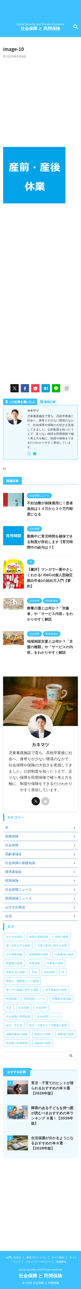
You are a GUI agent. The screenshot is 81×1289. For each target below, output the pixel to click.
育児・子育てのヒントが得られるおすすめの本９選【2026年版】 (52, 1088)
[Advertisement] (40, 100)
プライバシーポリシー (38, 1261)
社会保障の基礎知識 (18, 1016)
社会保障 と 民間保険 (40, 28)
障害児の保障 (42, 1034)
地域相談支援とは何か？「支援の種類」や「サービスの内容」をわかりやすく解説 (50, 646)
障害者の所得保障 (17, 1043)
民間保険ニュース (34, 998)
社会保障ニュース (48, 1016)
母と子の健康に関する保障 (22, 989)
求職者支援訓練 (61, 998)
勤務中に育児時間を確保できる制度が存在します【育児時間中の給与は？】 (50, 541)
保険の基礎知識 (38, 936)
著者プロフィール (36, 1257)
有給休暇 (49, 972)
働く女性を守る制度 (18, 945)
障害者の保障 (66, 1034)
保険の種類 (61, 936)
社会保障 (41, 1007)
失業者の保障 (55, 963)
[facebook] (25, 388)
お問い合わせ (13, 1257)
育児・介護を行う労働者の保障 (48, 1025)
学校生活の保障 (15, 972)
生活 (8, 1007)
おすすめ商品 (14, 936)
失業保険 (34, 963)
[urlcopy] (66, 388)
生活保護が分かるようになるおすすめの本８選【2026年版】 (52, 1143)
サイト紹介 (58, 1257)
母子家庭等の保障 (56, 989)
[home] (35, 454)
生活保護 (23, 1007)
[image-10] (46, 388)
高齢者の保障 (42, 1043)
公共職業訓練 (14, 954)
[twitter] (14, 388)
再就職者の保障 (38, 954)
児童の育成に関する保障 (52, 945)
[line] (56, 388)
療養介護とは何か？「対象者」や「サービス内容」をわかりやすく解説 (50, 613)
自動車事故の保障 (17, 1034)
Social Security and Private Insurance (40, 1269)
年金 (34, 972)
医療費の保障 (14, 963)
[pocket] (35, 388)
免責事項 (61, 1261)
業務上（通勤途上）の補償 (22, 981)
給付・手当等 (14, 1025)
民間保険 (11, 998)
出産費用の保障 (64, 954)
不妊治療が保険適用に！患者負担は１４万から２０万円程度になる (50, 508)
